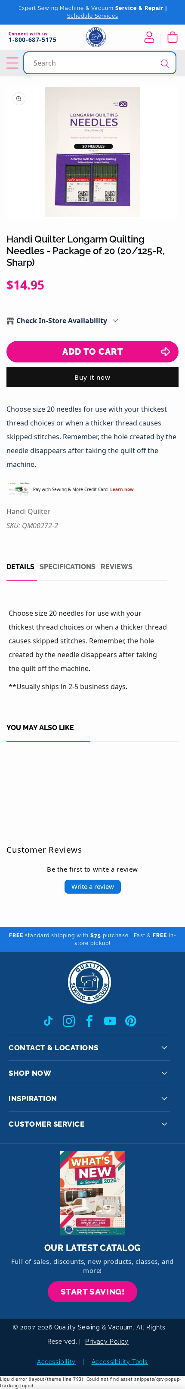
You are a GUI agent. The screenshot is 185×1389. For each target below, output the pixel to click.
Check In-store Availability (61, 320)
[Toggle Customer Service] (164, 1124)
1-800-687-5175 (32, 40)
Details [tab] (20, 567)
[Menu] (13, 63)
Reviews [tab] (117, 567)
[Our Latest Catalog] (92, 1193)
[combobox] (100, 62)
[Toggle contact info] (164, 1047)
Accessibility (56, 1361)
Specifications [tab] (68, 567)
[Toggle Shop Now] (164, 1073)
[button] (172, 37)
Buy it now (92, 377)
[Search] (165, 63)
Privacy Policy (106, 1341)
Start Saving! (93, 1291)
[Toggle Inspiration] (164, 1098)
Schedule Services (92, 16)
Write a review (92, 886)
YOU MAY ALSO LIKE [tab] (40, 727)
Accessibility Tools (120, 1361)
